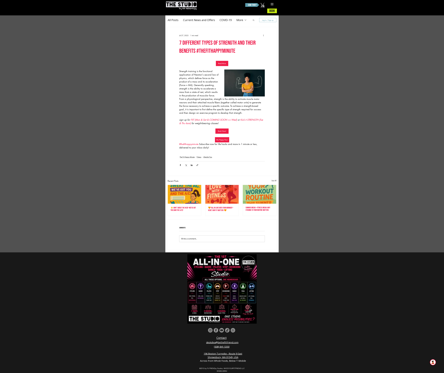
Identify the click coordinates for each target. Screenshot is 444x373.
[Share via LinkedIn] (192, 165)
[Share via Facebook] (180, 165)
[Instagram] (210, 330)
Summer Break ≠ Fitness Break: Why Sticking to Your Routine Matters (258, 208)
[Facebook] (216, 330)
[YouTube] (221, 330)
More (239, 20)
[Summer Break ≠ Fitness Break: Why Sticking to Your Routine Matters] (259, 194)
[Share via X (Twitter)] (186, 165)
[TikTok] (227, 330)
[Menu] (272, 4)
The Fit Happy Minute (187, 157)
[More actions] (263, 35)
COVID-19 (226, 20)
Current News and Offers (199, 20)
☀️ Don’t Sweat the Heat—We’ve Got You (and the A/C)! (183, 209)
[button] (253, 20)
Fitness (199, 157)
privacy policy (222, 371)
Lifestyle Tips (207, 157)
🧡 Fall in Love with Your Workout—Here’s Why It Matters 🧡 (220, 209)
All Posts (173, 20)
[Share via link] (197, 165)
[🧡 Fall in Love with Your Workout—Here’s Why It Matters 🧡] (222, 194)
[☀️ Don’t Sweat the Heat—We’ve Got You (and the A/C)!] (184, 194)
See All (273, 181)
